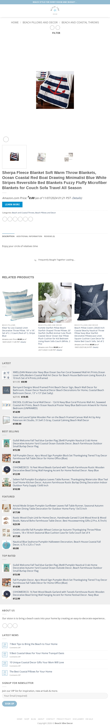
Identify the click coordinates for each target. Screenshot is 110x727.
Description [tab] (8, 236)
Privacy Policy (64, 719)
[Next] (102, 90)
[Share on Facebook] (10, 219)
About (41, 719)
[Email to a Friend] (20, 219)
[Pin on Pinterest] (25, 219)
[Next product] (52, 27)
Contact (50, 719)
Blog (33, 719)
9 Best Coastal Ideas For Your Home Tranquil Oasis (37, 653)
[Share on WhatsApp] (4, 219)
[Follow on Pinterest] (15, 625)
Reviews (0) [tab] (49, 236)
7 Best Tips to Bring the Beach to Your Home (33, 644)
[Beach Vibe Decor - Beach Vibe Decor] (55, 10)
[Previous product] (58, 27)
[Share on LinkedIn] (30, 219)
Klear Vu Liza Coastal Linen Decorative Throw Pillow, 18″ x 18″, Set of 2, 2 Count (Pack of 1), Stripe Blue (18, 332)
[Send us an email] (10, 625)
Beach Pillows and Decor (40, 22)
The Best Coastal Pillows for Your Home (31, 671)
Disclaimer (78, 719)
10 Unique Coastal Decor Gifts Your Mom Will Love (37, 662)
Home (15, 22)
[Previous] (7, 90)
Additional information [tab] (29, 236)
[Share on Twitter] (15, 219)
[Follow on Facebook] (4, 625)
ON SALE (89, 719)
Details (76, 198)
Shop (26, 719)
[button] (4, 10)
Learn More (12, 204)
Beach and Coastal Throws (80, 22)
